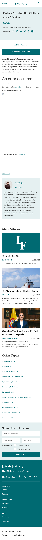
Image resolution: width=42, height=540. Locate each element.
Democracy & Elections (10, 387)
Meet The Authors (20, 45)
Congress (6, 366)
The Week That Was (10, 256)
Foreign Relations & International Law (15, 397)
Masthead (5, 521)
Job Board (5, 503)
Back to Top (6, 174)
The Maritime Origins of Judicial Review (20, 291)
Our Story (5, 517)
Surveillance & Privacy (10, 413)
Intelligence (7, 402)
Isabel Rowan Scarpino (10, 338)
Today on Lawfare (23, 446)
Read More (18, 187)
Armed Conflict (8, 361)
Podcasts (5, 494)
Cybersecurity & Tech (10, 382)
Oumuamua (21, 154)
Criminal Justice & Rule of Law (13, 376)
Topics (4, 490)
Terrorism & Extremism (10, 418)
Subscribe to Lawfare (21, 52)
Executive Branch (8, 392)
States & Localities (9, 407)
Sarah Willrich (7, 260)
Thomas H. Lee (7, 295)
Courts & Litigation (9, 371)
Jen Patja (6, 23)
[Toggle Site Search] (39, 3)
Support (5, 507)
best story (18, 87)
